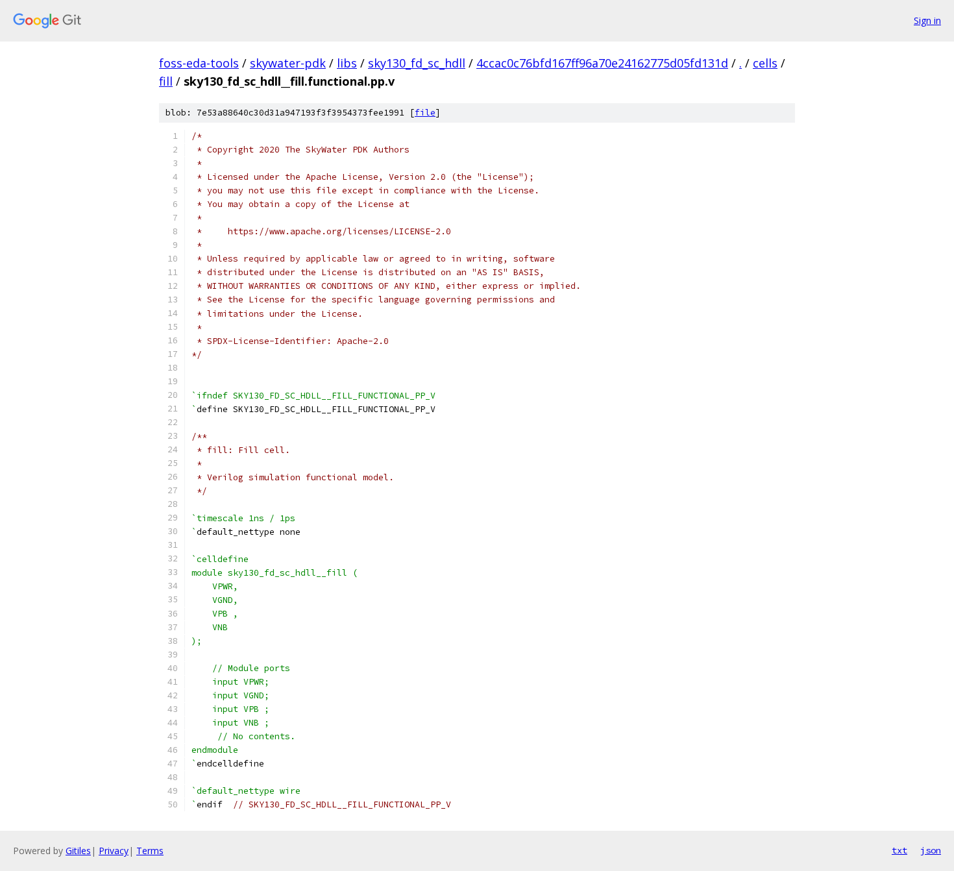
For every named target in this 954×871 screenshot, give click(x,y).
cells (765, 63)
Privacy (113, 850)
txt (899, 850)
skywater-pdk (288, 63)
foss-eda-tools (199, 63)
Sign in (927, 20)
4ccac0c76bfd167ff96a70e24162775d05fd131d (602, 63)
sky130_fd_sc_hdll (416, 63)
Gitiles (78, 850)
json (930, 850)
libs (347, 63)
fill (166, 81)
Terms (150, 850)
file (425, 112)
